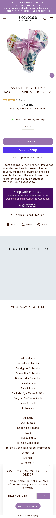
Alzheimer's (28, 462)
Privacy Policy (28, 437)
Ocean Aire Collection (28, 373)
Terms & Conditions (28, 442)
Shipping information (28, 215)
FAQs (28, 433)
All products (28, 358)
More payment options (28, 157)
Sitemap (28, 457)
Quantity (28, 126)
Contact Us (28, 452)
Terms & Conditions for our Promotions (28, 447)
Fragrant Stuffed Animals (28, 398)
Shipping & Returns (28, 427)
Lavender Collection (28, 363)
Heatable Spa (28, 383)
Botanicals (28, 408)
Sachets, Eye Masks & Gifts (28, 393)
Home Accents (28, 403)
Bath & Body (28, 388)
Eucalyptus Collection (28, 368)
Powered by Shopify (28, 515)
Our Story (28, 418)
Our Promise (28, 422)
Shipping (14, 108)
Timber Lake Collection (28, 378)
